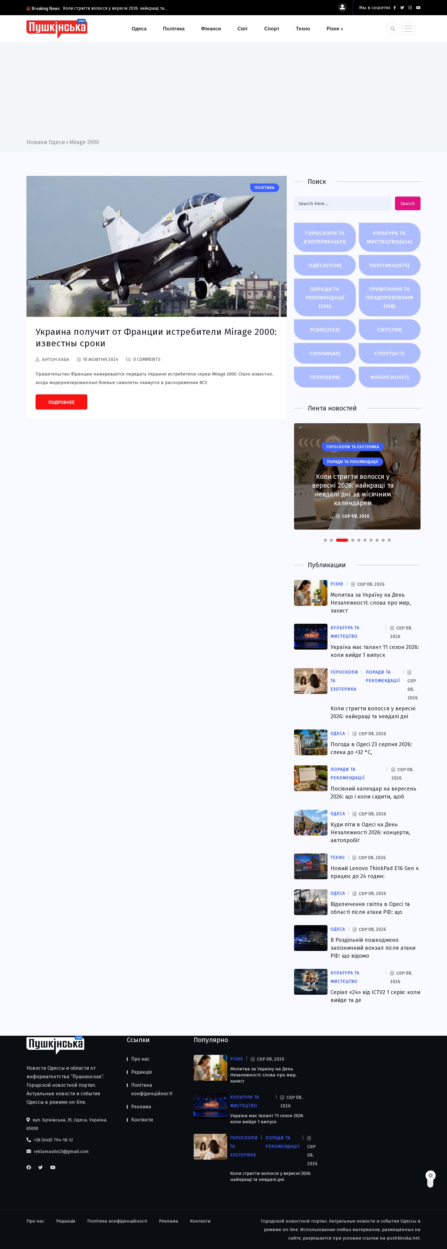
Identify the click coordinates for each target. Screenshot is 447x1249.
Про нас (140, 1059)
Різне (333, 29)
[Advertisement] (223, 92)
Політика (174, 29)
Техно (303, 29)
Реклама (141, 1107)
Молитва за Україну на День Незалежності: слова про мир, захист (371, 603)
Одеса (139, 29)
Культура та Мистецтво (389, 237)
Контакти (142, 1120)
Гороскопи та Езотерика (325, 237)
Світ (242, 29)
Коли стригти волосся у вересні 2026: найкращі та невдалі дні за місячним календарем (353, 489)
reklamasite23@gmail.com (61, 1151)
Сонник (325, 353)
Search (407, 203)
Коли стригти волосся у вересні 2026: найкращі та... (115, 8)
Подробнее (61, 402)
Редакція (141, 1072)
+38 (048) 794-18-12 (53, 1140)
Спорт (271, 29)
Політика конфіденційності (151, 1089)
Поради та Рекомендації (325, 297)
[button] (325, 540)
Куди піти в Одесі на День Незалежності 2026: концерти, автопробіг (370, 832)
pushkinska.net (403, 1238)
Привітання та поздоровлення (389, 297)
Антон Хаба (55, 359)
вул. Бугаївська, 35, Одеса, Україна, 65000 (66, 1124)
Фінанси (211, 29)
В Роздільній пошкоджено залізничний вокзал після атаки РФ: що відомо (373, 948)
